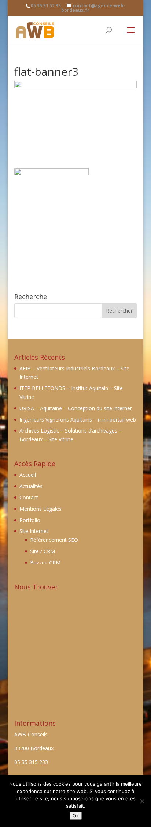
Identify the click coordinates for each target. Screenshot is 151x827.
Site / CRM (42, 551)
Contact (28, 497)
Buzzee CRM (45, 562)
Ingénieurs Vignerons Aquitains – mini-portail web (77, 419)
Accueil (27, 474)
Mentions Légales (40, 508)
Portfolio (29, 520)
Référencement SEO (54, 539)
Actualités (31, 486)
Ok (76, 816)
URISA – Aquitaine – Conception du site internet (75, 408)
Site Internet (33, 531)
